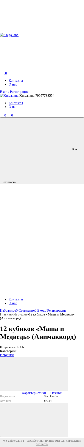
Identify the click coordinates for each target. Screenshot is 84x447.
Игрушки (7, 355)
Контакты (16, 80)
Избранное (9, 310)
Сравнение (27, 310)
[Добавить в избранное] (34, 374)
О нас (13, 84)
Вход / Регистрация (14, 91)
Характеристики (34, 393)
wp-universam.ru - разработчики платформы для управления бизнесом (42, 442)
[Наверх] (34, 420)
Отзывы (56, 393)
